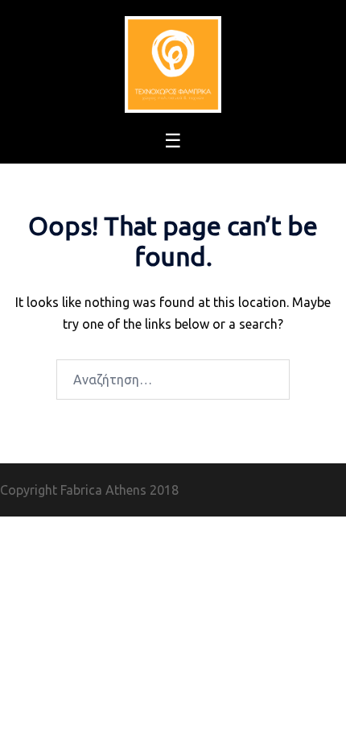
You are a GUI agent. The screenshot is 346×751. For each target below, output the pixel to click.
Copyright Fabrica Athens (73, 490)
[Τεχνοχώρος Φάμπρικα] (173, 63)
